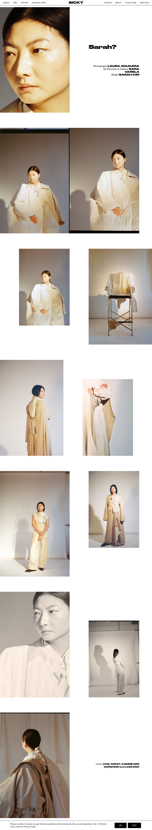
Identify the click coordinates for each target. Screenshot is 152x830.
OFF (134, 825)
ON (120, 825)
